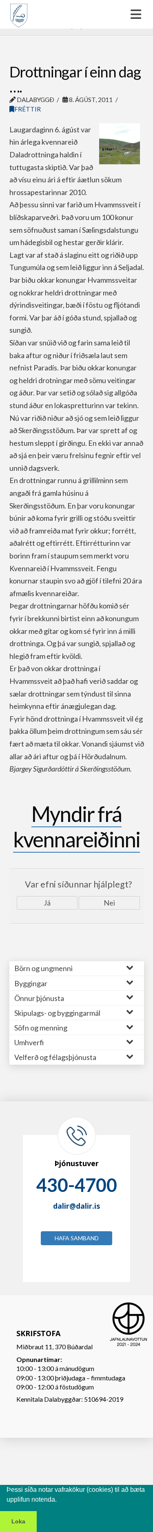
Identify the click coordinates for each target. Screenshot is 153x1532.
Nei (109, 902)
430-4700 (76, 1185)
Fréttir (27, 109)
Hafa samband (77, 1238)
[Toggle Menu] (76, 14)
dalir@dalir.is (76, 1206)
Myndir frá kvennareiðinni (76, 826)
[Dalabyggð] (18, 12)
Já (47, 902)
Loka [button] (18, 1521)
